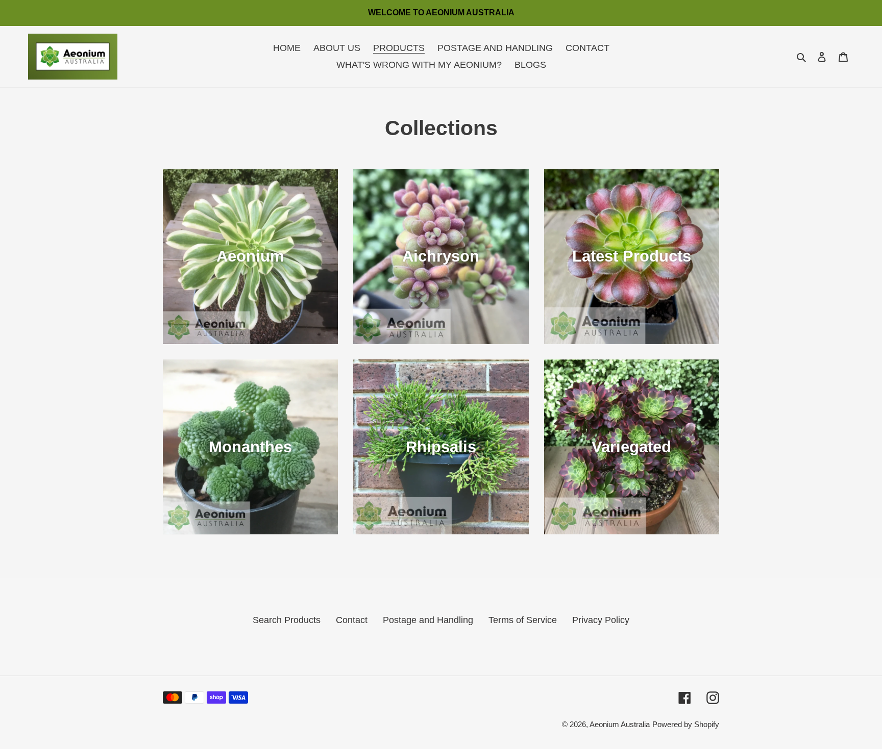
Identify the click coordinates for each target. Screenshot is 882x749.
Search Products (287, 620)
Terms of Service (522, 620)
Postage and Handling (428, 620)
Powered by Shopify (685, 724)
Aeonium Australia (620, 724)
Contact (352, 620)
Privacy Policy (600, 620)
